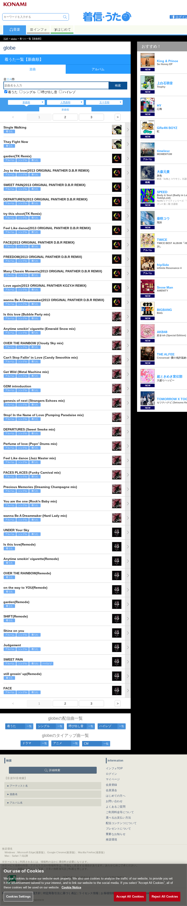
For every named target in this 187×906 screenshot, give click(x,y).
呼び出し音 (49, 92)
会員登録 (111, 784)
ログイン (111, 773)
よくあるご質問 (115, 806)
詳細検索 (54, 770)
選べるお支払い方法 (118, 817)
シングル (29, 92)
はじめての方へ (115, 795)
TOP (5, 38)
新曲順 (26, 102)
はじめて (64, 29)
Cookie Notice (71, 887)
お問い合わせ (114, 801)
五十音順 (104, 102)
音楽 (16, 29)
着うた (13, 92)
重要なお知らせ (115, 834)
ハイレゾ (69, 92)
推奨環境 (111, 839)
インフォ (40, 29)
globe (14, 38)
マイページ (113, 779)
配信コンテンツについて (121, 823)
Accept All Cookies (129, 896)
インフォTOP (114, 768)
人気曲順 (65, 102)
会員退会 (111, 790)
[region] (93, 885)
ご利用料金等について (120, 812)
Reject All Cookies (165, 896)
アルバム (98, 69)
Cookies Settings (18, 896)
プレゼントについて (118, 828)
